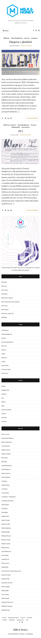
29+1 (20, 131)
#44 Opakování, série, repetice (10, 302)
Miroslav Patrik (5, 540)
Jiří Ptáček (4, 508)
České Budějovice (17, 38)
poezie (3, 361)
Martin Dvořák (5, 524)
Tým (27, 620)
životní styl (4, 373)
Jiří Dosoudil (5, 504)
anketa (3, 386)
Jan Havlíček (5, 493)
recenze (3, 413)
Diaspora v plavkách (20, 42)
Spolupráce (20, 620)
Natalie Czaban (5, 543)
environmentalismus (7, 342)
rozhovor (4, 421)
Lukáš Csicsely (5, 520)
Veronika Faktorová (7, 602)
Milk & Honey (20, 629)
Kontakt (29, 617)
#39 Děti (4, 282)
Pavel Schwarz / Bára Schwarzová (11, 571)
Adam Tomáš (5, 434)
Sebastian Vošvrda (6, 583)
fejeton (3, 402)
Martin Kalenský (6, 528)
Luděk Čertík (5, 516)
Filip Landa (4, 458)
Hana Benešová (5, 469)
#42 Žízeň (4, 294)
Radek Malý (4, 567)
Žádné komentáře (26, 45)
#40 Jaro (4, 286)
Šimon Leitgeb (5, 586)
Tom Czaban (5, 594)
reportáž (4, 417)
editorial (3, 394)
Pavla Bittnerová (6, 551)
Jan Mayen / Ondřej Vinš (8, 497)
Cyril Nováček (5, 446)
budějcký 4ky (5, 390)
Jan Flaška (4, 489)
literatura (4, 357)
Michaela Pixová (6, 536)
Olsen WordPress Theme (16, 634)
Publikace (12, 620)
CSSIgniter (29, 634)
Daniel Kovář (5, 559)
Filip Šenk (4, 461)
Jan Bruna (34, 38)
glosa (3, 406)
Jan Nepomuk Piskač (7, 500)
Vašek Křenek (5, 598)
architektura (5, 330)
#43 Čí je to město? (9, 125)
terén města (25, 127)
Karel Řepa (4, 512)
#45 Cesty (4, 305)
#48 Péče (6, 38)
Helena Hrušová (6, 473)
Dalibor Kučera (5, 450)
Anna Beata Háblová (7, 438)
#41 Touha (4, 290)
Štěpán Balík (16, 127)
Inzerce (22, 617)
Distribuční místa (13, 617)
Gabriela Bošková (6, 465)
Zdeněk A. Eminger (6, 606)
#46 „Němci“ (5, 309)
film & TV (4, 346)
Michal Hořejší (5, 532)
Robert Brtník (5, 579)
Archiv (4, 617)
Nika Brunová (5, 547)
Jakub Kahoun (5, 485)
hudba (3, 354)
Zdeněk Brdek (5, 610)
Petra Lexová (5, 563)
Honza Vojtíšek (5, 477)
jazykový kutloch (6, 409)
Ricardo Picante (6, 575)
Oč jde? (4, 620)
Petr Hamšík (5, 555)
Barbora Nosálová (6, 442)
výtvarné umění (5, 369)
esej (2, 398)
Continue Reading (32, 118)
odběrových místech (23, 270)
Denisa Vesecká (6, 454)
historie (27, 38)
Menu (6, 31)
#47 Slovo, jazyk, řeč (7, 313)
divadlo (3, 338)
